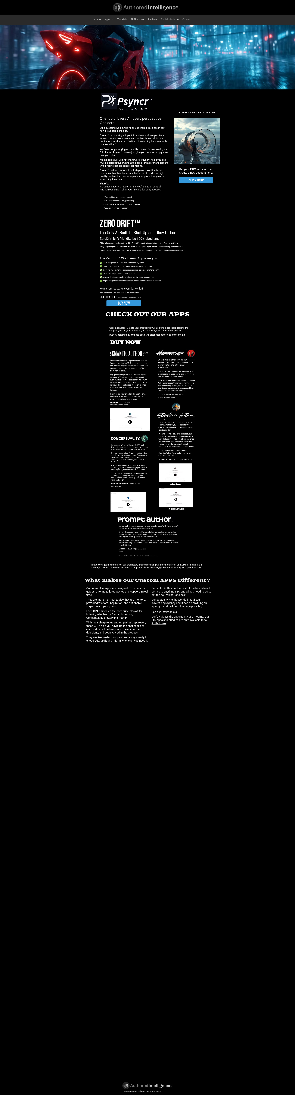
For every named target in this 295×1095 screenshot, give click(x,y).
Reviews (152, 19)
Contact (186, 19)
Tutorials (122, 19)
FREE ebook (137, 19)
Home (97, 19)
